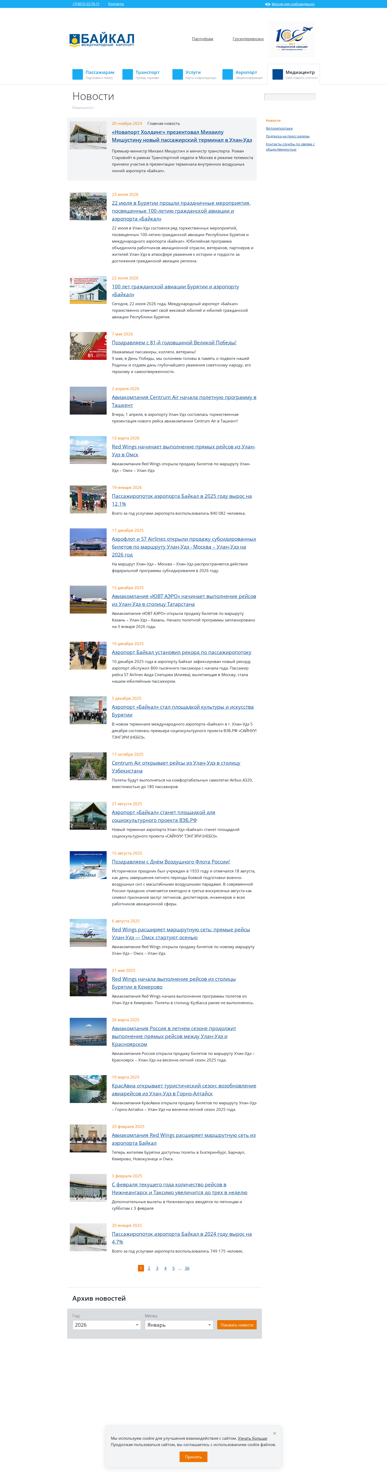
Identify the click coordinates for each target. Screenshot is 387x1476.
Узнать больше (252, 1438)
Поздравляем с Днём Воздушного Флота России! (171, 861)
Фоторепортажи (279, 128)
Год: (76, 1315)
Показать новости (237, 1324)
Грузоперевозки (248, 38)
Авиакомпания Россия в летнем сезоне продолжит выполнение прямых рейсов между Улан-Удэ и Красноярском (174, 1036)
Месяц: (151, 1315)
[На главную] (102, 45)
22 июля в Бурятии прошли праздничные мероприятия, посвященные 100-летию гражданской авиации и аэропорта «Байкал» (181, 211)
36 (187, 1268)
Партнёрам (202, 38)
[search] (312, 97)
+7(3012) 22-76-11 (86, 3)
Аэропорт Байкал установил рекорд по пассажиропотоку (181, 652)
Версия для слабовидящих (293, 4)
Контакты (116, 3)
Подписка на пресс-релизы (288, 136)
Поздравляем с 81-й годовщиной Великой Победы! (174, 342)
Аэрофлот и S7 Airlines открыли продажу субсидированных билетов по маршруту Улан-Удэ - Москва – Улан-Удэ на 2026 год (184, 546)
